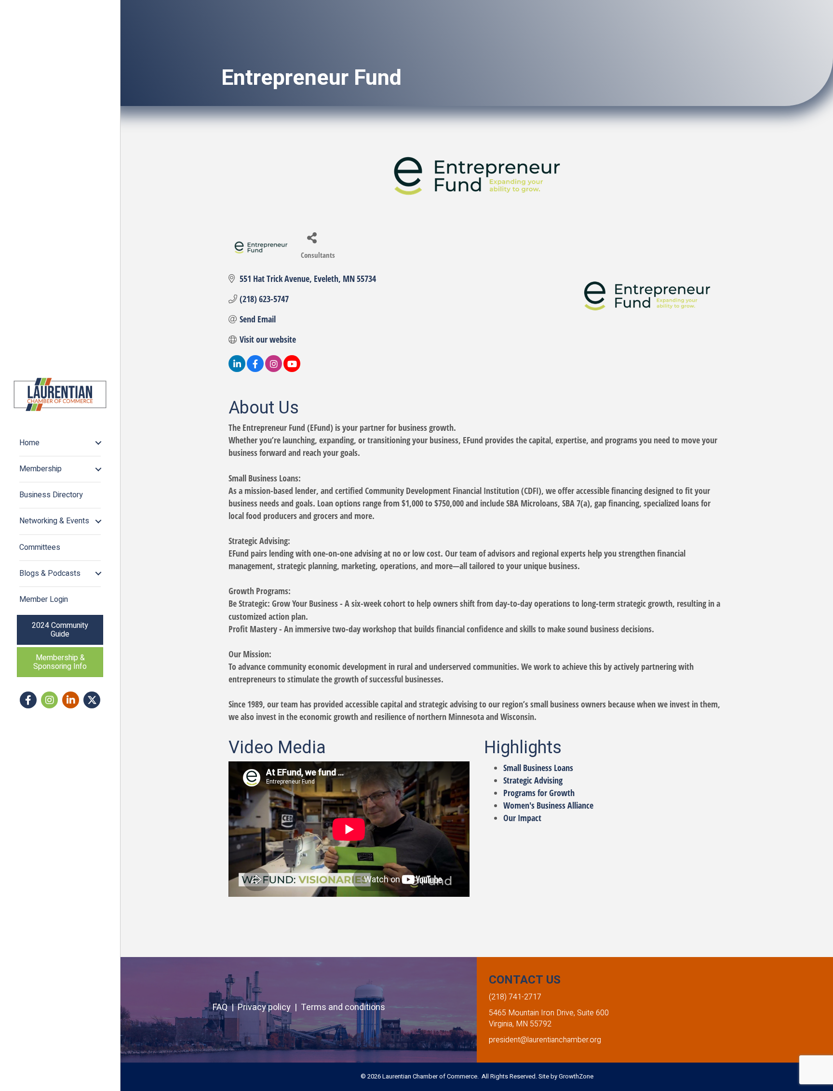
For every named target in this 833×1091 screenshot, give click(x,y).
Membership (40, 469)
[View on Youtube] (291, 368)
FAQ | (225, 1007)
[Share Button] (311, 237)
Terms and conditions (343, 1007)
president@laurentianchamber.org (545, 1040)
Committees (39, 547)
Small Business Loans (538, 767)
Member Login (43, 599)
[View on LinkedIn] (236, 368)
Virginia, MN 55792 (520, 1024)
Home (29, 443)
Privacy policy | (269, 1007)
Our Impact (522, 818)
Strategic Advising (533, 780)
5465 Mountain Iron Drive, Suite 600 (549, 1013)
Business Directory (51, 495)
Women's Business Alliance (548, 805)
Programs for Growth (539, 792)
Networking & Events (54, 521)
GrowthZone (576, 1076)
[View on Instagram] (273, 368)
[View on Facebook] (255, 368)
